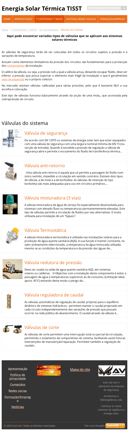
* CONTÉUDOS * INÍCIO (24, 29)
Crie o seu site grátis (94, 425)
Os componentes (48, 29)
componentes (16, 66)
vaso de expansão (13, 79)
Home (5, 29)
